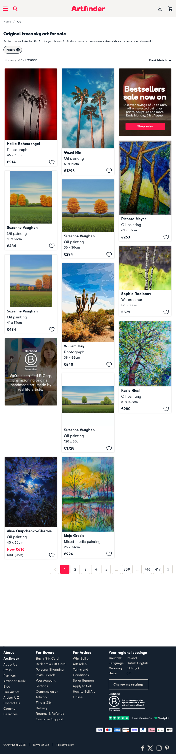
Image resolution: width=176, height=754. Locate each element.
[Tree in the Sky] (145, 367)
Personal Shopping (50, 670)
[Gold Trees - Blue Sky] (88, 218)
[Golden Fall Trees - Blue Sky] (31, 210)
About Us (10, 664)
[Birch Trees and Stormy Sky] (145, 281)
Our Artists (11, 692)
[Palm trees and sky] (88, 121)
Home (7, 21)
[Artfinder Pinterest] (167, 748)
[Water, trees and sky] (88, 507)
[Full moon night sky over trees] (31, 461)
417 (158, 636)
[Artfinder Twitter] (150, 748)
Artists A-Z (11, 698)
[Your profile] (160, 9)
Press (7, 670)
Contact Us (11, 703)
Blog (6, 687)
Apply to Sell (82, 686)
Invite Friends (45, 675)
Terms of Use (41, 744)
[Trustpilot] (139, 717)
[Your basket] (170, 8)
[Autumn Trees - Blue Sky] (31, 294)
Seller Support (83, 681)
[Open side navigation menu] (5, 8)
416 (147, 636)
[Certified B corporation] (127, 702)
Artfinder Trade (14, 681)
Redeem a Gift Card (51, 664)
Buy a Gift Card (47, 658)
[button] (160, 60)
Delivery (41, 708)
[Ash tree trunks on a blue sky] (145, 191)
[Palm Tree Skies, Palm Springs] (31, 117)
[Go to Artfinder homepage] (88, 8)
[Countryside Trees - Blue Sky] (88, 412)
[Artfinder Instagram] (159, 748)
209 (127, 636)
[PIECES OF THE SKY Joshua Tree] (88, 315)
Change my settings (128, 684)
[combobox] (160, 60)
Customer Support (49, 719)
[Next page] (168, 636)
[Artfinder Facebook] (142, 748)
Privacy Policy (65, 744)
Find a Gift (43, 703)
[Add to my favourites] (52, 162)
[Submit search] (15, 8)
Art (19, 21)
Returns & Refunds (50, 714)
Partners (9, 675)
